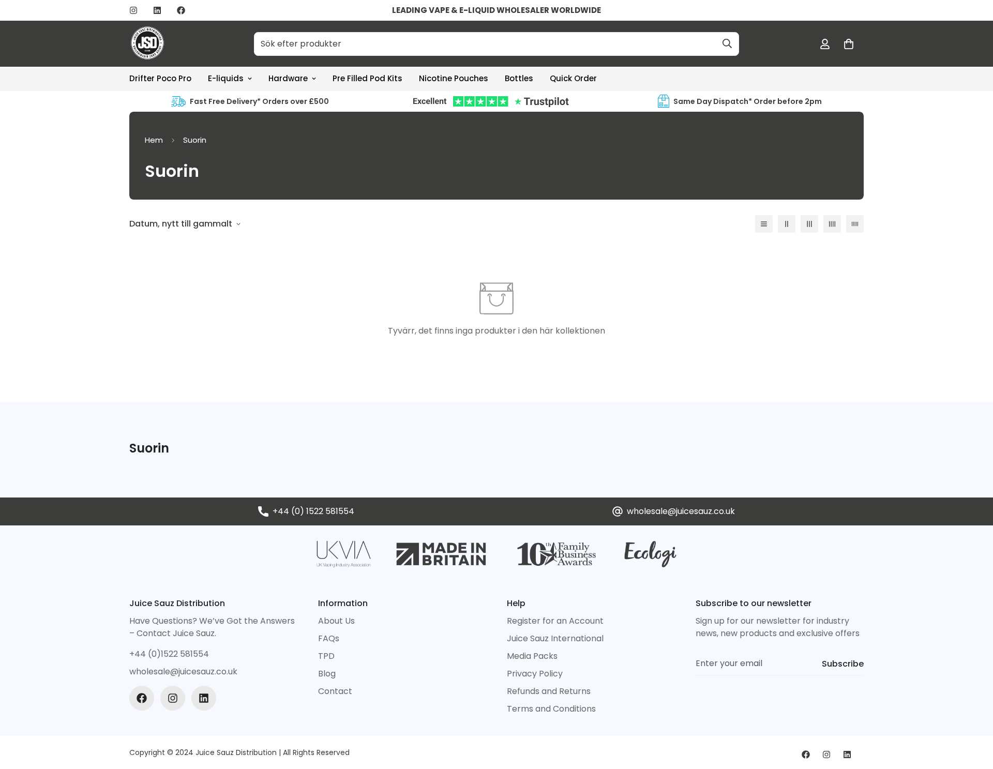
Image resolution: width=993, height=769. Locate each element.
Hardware (288, 78)
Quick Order (573, 78)
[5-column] (855, 224)
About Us (336, 621)
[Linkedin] (157, 10)
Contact (335, 691)
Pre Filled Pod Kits (367, 78)
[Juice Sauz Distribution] (147, 44)
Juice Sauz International (555, 638)
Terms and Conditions (551, 709)
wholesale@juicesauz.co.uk (681, 511)
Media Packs (532, 656)
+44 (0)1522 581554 (169, 654)
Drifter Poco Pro (160, 78)
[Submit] (727, 43)
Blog (327, 674)
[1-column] (764, 224)
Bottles (519, 78)
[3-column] (809, 224)
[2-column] (786, 224)
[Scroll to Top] (973, 713)
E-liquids (226, 78)
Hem (154, 139)
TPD (326, 656)
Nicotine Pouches (453, 78)
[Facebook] (181, 10)
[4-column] (832, 224)
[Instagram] (133, 10)
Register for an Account (555, 621)
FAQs (328, 638)
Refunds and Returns (549, 691)
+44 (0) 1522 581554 (313, 511)
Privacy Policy (535, 674)
